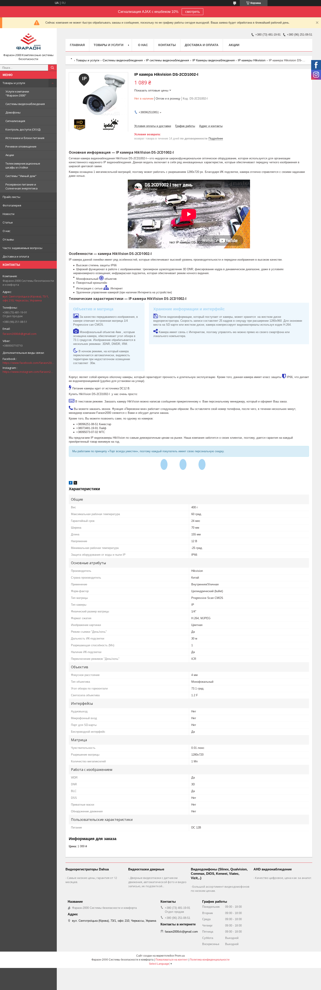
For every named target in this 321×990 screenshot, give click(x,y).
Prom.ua (180, 955)
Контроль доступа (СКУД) (22, 129)
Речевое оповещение (20, 146)
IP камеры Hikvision (252, 60)
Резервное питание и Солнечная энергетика (21, 186)
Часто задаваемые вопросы (22, 248)
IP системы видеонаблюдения (167, 60)
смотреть (192, 12)
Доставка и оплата (16, 256)
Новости (8, 214)
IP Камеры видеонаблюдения (213, 60)
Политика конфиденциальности (210, 959)
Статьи (8, 222)
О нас (6, 231)
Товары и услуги (14, 83)
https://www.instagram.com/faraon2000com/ (28, 372)
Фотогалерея (12, 205)
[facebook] (70, 483)
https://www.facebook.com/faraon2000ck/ (28, 363)
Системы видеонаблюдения (25, 104)
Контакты (167, 45)
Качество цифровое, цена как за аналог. (283, 878)
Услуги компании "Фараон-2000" (17, 93)
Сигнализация (15, 121)
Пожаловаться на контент (171, 959)
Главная (77, 45)
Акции (9, 155)
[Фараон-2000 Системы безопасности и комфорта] (28, 42)
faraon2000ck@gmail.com (19, 334)
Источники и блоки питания (24, 138)
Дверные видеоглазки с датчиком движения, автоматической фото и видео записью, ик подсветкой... (157, 882)
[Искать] (52, 67)
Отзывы (8, 239)
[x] (75, 483)
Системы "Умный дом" (20, 176)
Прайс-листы (11, 197)
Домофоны (13, 112)
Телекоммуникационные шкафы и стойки (22, 165)
